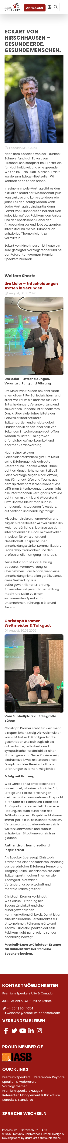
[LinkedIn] (31, 1031)
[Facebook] (6, 1031)
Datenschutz (29, 1130)
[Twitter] (14, 1031)
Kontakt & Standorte (17, 1100)
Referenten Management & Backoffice (31, 1095)
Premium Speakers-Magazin (23, 1091)
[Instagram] (39, 1031)
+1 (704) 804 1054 (20, 1008)
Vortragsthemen (14, 1086)
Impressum (9, 1130)
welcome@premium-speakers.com (33, 1013)
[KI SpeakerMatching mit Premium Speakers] (49, 7)
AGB (44, 1130)
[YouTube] (22, 1031)
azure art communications (43, 1138)
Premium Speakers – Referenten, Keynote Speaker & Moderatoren (33, 1079)
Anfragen (34, 8)
